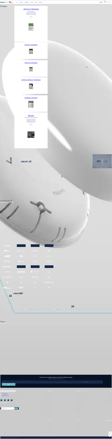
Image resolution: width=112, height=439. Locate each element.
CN (107, 2)
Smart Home (79, 393)
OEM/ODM (110, 398)
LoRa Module (49, 400)
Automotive (79, 398)
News (50, 430)
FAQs (111, 403)
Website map (110, 437)
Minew (111, 422)
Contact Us (79, 427)
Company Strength (78, 425)
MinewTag (110, 427)
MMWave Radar (48, 408)
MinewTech (110, 425)
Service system (110, 393)
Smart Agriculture (78, 403)
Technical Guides (48, 427)
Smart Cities (79, 405)
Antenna (50, 410)
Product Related (48, 432)
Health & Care (79, 400)
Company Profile (79, 422)
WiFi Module (49, 403)
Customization (79, 410)
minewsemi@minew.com (5, 395)
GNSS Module (49, 398)
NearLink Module (48, 415)
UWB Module (49, 405)
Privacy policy (106, 437)
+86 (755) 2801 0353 (5, 393)
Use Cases (49, 425)
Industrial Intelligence (78, 408)
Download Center (109, 400)
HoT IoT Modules (48, 393)
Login (110, 2)
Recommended (49, 422)
